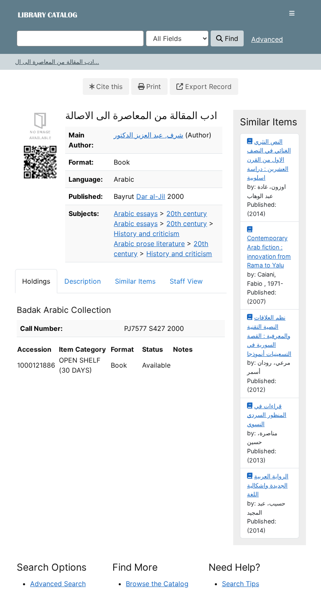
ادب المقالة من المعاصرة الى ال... (57, 61)
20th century (186, 213)
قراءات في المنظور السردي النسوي (266, 414)
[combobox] (80, 38)
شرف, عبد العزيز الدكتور (148, 135)
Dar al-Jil (150, 196)
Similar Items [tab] (135, 281)
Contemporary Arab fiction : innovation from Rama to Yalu (269, 251)
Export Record (207, 86)
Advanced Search (58, 583)
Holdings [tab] (36, 281)
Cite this (109, 86)
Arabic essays (136, 213)
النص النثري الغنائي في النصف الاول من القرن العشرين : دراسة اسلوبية (269, 159)
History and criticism (146, 233)
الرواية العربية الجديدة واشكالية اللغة (267, 485)
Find (230, 38)
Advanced (267, 39)
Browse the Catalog (157, 583)
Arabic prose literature (149, 243)
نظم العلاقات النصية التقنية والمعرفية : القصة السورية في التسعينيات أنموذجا (269, 335)
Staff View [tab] (186, 281)
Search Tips (240, 583)
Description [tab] (82, 281)
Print (153, 86)
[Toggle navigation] (292, 13)
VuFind (31, 14)
